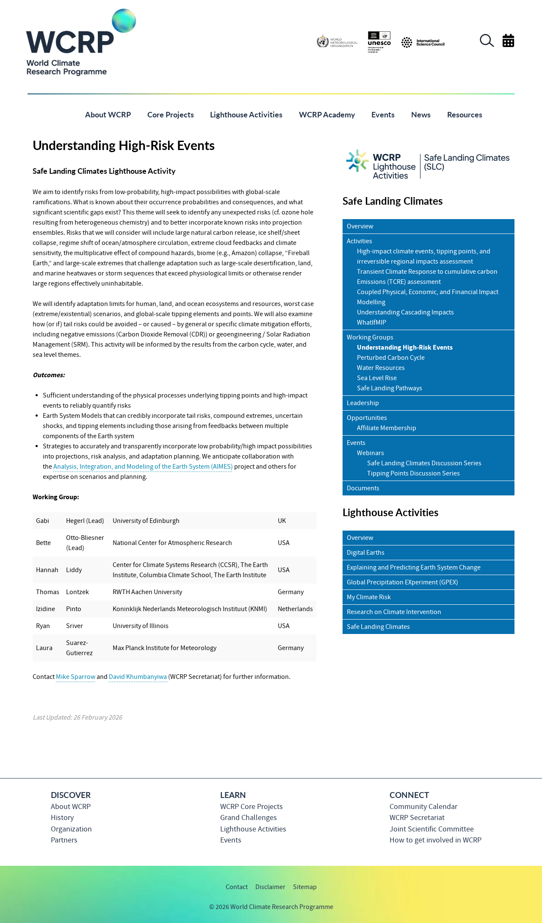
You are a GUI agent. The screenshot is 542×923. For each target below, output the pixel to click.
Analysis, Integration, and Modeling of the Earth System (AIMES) (143, 466)
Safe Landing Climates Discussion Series (424, 463)
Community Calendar (423, 807)
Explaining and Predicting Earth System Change (414, 567)
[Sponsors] (381, 41)
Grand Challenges (248, 818)
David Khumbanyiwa (138, 677)
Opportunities (367, 418)
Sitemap (305, 887)
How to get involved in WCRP (435, 840)
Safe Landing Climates (378, 627)
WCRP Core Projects (251, 807)
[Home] (64, 114)
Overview (360, 226)
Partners (64, 840)
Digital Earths (365, 552)
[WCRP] (80, 41)
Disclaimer (270, 887)
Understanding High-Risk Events (405, 347)
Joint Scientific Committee (432, 829)
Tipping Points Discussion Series (413, 473)
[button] (487, 45)
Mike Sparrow (75, 677)
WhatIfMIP (371, 322)
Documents (363, 488)
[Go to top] (514, 912)
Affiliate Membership (386, 428)
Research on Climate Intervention (394, 612)
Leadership (363, 403)
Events (356, 443)
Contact (237, 887)
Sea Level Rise (377, 378)
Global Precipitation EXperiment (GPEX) (402, 582)
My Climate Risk (369, 597)
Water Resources (381, 368)
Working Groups (370, 337)
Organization (71, 829)
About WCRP (71, 807)
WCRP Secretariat (417, 818)
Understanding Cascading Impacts (405, 312)
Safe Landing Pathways (389, 388)
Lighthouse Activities (253, 829)
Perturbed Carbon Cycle (391, 357)
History (62, 818)
